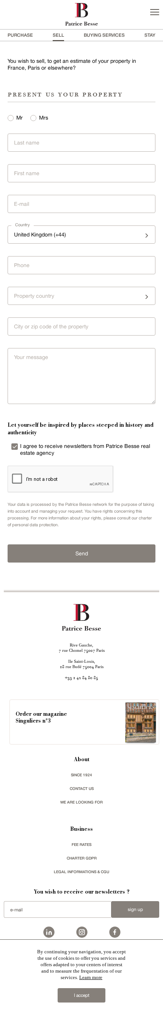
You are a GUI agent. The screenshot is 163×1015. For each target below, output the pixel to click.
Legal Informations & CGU (81, 871)
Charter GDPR (82, 858)
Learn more (90, 977)
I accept (81, 995)
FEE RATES (81, 844)
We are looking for (81, 802)
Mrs (43, 118)
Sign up (135, 909)
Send (81, 553)
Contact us (82, 788)
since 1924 (81, 775)
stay (149, 35)
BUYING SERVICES (104, 35)
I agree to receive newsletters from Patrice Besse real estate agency (85, 449)
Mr (19, 118)
